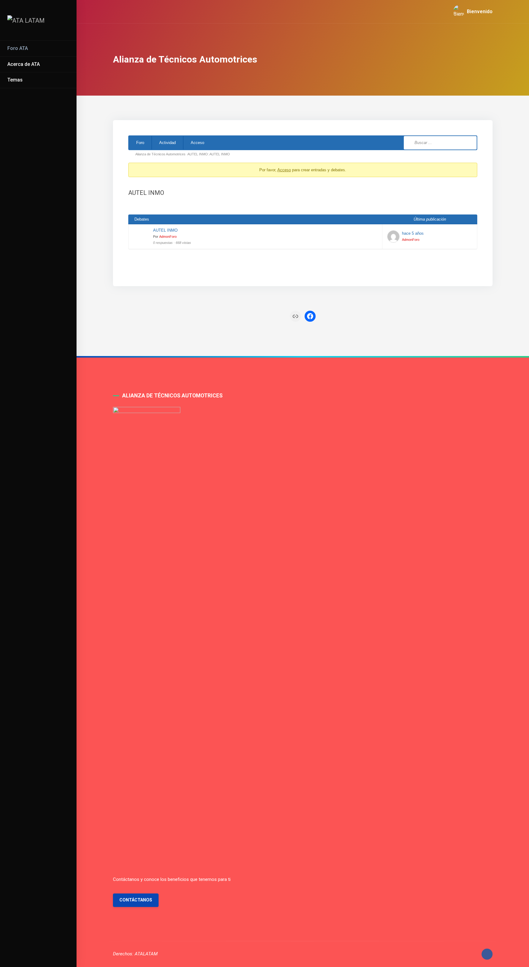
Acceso (197, 142)
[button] (470, 11)
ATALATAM (146, 954)
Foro (140, 142)
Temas (15, 80)
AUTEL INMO (165, 230)
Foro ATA (17, 48)
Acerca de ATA (23, 64)
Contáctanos (135, 900)
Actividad (167, 142)
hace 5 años (413, 233)
